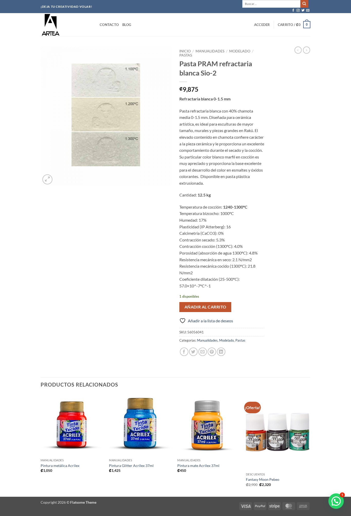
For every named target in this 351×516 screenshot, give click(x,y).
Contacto (109, 25)
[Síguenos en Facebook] (293, 10)
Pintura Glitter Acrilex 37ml (131, 465)
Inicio (185, 51)
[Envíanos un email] (307, 10)
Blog (126, 25)
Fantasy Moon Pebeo (262, 479)
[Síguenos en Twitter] (302, 10)
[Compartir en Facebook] (184, 352)
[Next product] (298, 50)
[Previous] (41, 444)
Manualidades (210, 51)
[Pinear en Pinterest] (212, 352)
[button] (262, 25)
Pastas (185, 55)
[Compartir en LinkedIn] (221, 352)
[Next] (309, 444)
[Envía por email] (202, 352)
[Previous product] (306, 50)
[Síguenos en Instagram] (298, 10)
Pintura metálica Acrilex (60, 465)
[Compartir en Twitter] (193, 352)
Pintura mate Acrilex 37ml (198, 465)
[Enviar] (304, 4)
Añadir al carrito (205, 307)
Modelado (239, 51)
